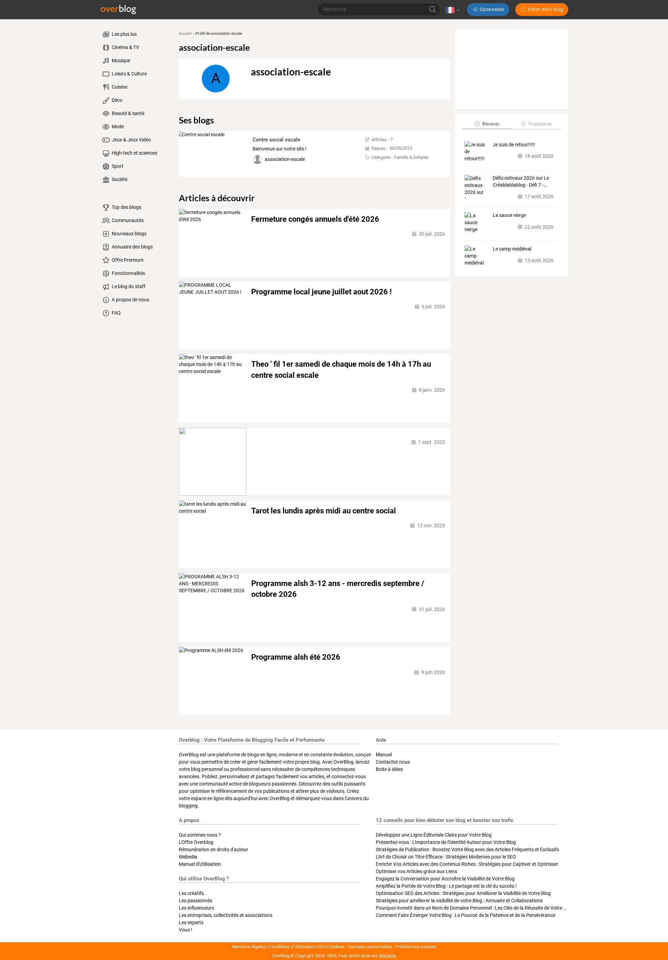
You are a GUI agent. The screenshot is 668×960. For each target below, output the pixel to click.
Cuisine (119, 87)
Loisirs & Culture (129, 73)
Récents (490, 123)
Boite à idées (389, 769)
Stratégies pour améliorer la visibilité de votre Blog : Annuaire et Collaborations (459, 900)
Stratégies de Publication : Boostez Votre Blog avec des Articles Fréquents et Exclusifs (467, 849)
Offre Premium (127, 260)
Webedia (188, 857)
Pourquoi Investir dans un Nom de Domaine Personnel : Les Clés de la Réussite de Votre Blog (474, 908)
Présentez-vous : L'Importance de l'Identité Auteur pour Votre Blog (446, 842)
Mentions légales (249, 946)
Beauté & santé (127, 113)
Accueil (185, 33)
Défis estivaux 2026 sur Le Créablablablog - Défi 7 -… (521, 181)
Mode (117, 126)
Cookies (337, 946)
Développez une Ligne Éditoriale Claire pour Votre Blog (434, 835)
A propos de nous (130, 299)
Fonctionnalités (128, 273)
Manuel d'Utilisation (200, 864)
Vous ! (185, 930)
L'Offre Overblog (196, 842)
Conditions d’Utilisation (291, 946)
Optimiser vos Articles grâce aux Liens (416, 871)
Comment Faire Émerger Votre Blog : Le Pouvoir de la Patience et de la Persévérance (465, 915)
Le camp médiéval (512, 248)
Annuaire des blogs (132, 247)
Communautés (127, 220)
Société (119, 179)
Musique (120, 60)
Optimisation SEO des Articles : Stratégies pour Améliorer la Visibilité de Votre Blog (463, 893)
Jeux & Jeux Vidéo (131, 140)
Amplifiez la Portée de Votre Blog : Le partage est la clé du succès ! (446, 886)
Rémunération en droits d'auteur (213, 849)
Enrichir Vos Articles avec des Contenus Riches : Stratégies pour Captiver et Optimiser (467, 864)
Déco (116, 100)
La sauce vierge (509, 215)
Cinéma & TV (125, 47)
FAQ (116, 313)
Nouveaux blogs (128, 233)
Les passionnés (195, 900)
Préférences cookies (415, 946)
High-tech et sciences (134, 153)
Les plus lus (124, 34)
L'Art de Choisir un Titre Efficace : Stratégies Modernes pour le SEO (446, 857)
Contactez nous (393, 762)
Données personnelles (370, 946)
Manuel (384, 754)
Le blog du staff (128, 286)
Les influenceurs (196, 908)
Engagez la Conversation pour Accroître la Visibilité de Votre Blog (445, 878)
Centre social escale (276, 140)
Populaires (540, 123)
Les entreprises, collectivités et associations (225, 915)
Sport (117, 166)
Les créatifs (191, 893)
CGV (321, 946)
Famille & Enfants (411, 157)
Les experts (191, 922)
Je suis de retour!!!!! (514, 144)
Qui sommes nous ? (200, 835)
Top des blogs (126, 207)
